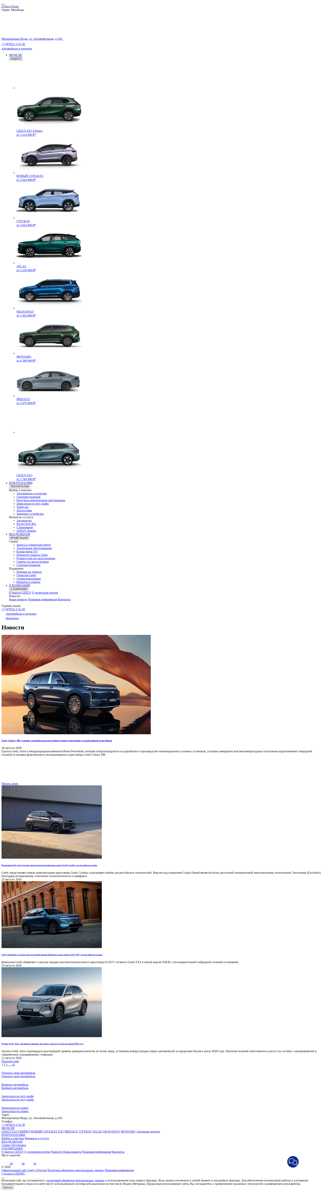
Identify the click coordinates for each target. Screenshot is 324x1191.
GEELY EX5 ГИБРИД (16, 1131)
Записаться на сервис (15, 1111)
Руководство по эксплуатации (35, 558)
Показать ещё (10, 1061)
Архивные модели (148, 1131)
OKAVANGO (111, 1131)
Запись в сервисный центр (33, 544)
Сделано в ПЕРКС (13, 1173)
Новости (56, 1151)
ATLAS (97, 1131)
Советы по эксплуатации (32, 561)
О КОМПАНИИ (19, 585)
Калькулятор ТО (27, 551)
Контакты (64, 599)
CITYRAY (85, 1131)
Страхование (24, 527)
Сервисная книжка (28, 578)
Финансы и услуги (37, 1138)
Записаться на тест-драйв (32, 503)
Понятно (7, 1187)
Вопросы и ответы (28, 582)
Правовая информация (42, 599)
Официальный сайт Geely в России (24, 1170)
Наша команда (18, 599)
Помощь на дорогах (29, 571)
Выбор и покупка (13, 1138)
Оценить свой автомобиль (18, 1076)
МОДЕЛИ (15, 55)
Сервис (6, 1145)
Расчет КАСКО (26, 524)
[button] (293, 1162)
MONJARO (128, 1131)
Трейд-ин (22, 507)
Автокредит (24, 520)
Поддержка (19, 1145)
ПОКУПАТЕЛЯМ (20, 482)
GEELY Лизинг (26, 530)
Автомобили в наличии (31, 493)
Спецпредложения (28, 496)
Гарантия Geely (26, 575)
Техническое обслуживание (34, 548)
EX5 (61, 1131)
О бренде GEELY (20, 592)
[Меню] (3, 4)
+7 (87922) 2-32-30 (13, 609)
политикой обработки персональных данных (75, 1180)
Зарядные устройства (30, 513)
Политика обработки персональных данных (75, 1170)
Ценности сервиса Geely (32, 555)
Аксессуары (24, 510)
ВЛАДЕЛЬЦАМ (19, 534)
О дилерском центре (45, 592)
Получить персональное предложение (40, 500)
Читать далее (10, 783)
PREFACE (71, 1131)
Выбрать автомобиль (15, 1088)
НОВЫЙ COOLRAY (44, 1131)
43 (13, 1064)
